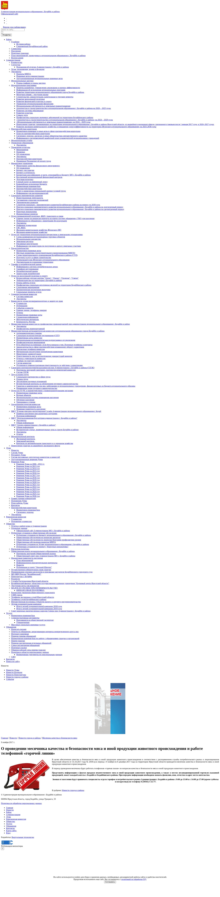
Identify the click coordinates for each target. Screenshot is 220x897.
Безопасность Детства (25, 322)
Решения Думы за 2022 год (28, 487)
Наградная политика (20, 549)
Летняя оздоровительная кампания (26, 604)
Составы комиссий (24, 296)
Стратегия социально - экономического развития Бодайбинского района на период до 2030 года (58, 205)
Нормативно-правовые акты (28, 251)
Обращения (11, 627)
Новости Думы (12, 670)
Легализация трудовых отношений (31, 381)
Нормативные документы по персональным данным (39, 654)
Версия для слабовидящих (14, 27)
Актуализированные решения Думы (27, 459)
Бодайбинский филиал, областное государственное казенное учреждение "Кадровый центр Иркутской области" (60, 583)
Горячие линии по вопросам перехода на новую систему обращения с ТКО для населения (55, 218)
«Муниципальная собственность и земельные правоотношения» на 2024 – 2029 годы (53, 122)
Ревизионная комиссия (16, 517)
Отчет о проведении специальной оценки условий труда (41, 191)
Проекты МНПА (23, 74)
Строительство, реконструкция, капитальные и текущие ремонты (44, 97)
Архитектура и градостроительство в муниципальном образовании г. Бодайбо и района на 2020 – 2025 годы (63, 108)
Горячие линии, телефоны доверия (31, 310)
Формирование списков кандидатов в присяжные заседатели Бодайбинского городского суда (51, 572)
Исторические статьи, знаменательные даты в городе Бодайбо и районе (47, 430)
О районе (15, 42)
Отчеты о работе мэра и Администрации (29, 526)
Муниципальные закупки (22, 81)
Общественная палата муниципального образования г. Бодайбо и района (43, 551)
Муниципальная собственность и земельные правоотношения (43, 106)
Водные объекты (23, 395)
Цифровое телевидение (26, 225)
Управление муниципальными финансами (34, 104)
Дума (8, 448)
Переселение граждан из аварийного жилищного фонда (35, 446)
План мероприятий (24, 560)
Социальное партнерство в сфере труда (33, 377)
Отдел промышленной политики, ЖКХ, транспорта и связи (37, 216)
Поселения (16, 51)
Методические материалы (27, 319)
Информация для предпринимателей (32, 193)
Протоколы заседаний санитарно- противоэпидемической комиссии (46, 370)
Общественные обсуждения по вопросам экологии (38, 537)
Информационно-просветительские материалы (36, 563)
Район (8, 39)
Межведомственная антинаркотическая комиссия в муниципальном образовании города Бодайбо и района (57, 331)
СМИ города (16, 595)
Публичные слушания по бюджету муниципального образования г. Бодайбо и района (53, 535)
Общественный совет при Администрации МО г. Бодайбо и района (45, 556)
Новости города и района (17, 677)
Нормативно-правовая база (28, 510)
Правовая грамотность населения (30, 409)
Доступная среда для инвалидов (25, 586)
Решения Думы (17, 462)
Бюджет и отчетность (25, 172)
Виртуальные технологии (23, 837)
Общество (10, 524)
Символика (16, 49)
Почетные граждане (20, 53)
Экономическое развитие (27, 202)
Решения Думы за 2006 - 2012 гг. (30, 464)
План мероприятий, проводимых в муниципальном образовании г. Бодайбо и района (48, 55)
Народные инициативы (26, 212)
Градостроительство (20, 248)
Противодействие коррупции (24, 129)
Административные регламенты (25, 618)
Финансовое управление (22, 163)
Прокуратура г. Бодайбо (21, 576)
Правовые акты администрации (30, 76)
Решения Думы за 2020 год (28, 482)
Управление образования (22, 143)
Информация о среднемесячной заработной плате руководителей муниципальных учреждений (57, 138)
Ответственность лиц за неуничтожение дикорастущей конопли (44, 356)
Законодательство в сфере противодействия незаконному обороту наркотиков (50, 347)
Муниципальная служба (21, 140)
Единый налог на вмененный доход (31, 182)
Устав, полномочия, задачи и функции (27, 69)
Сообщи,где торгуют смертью (29, 361)
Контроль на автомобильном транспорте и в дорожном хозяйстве (44, 443)
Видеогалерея (17, 58)
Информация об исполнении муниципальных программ (40, 90)
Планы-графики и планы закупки (31, 83)
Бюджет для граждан (25, 170)
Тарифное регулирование (27, 269)
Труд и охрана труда (20, 374)
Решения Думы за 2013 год (28, 466)
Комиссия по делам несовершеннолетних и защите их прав (37, 301)
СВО (13, 657)
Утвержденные (22, 622)
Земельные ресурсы (24, 241)
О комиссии (21, 303)
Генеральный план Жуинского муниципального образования (42, 260)
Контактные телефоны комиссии (30, 349)
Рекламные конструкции (27, 244)
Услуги (9, 613)
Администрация (13, 60)
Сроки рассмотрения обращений (25, 645)
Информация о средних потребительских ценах (37, 267)
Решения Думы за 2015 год (28, 471)
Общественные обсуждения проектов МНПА (36, 542)
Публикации (21, 306)
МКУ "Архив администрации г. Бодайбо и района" (33, 425)
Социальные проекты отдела (28, 292)
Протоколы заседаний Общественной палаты (36, 553)
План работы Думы (19, 503)
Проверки (20, 152)
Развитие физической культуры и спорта (33, 101)
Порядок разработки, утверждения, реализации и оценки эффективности (48, 88)
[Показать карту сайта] (6, 23)
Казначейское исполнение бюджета (31, 184)
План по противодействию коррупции (33, 133)
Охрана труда (22, 379)
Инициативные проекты (27, 214)
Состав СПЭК (22, 372)
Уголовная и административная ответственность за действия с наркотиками (49, 365)
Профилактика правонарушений (30, 329)
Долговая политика (24, 179)
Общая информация (25, 423)
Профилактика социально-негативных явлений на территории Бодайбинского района (53, 285)
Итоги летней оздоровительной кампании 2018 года (39, 606)
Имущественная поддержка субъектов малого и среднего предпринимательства (46, 602)
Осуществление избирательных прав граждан (31, 570)
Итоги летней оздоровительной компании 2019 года (39, 609)
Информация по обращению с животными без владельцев (41, 221)
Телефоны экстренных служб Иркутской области (32, 597)
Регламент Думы (18, 455)
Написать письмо (18, 629)
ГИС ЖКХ (21, 228)
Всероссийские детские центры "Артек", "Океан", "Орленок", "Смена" (47, 278)
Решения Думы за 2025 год (28, 494)
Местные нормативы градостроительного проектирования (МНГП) (45, 253)
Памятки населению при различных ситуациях (36, 413)
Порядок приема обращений (23, 636)
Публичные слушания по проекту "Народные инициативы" (42, 547)
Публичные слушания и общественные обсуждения (33, 533)
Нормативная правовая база (28, 186)
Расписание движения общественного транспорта (33, 592)
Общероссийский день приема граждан (28, 650)
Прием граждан (18, 641)
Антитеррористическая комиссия (25, 404)
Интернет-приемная (20, 634)
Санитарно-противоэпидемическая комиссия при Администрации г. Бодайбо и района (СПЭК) (52, 368)
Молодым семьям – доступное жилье (32, 94)
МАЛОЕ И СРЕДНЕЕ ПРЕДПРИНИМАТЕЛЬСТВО (34, 588)
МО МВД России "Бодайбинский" (26, 574)
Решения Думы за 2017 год (28, 475)
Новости (15, 450)
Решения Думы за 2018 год (28, 478)
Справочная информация (27, 317)
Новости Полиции (14, 672)
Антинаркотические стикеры (29, 333)
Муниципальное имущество (28, 239)
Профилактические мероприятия (30, 342)
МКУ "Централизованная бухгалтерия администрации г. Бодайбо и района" (44, 418)
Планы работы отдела (25, 283)
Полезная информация (26, 416)
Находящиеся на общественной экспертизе (35, 620)
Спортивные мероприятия (27, 287)
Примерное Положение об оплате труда (33, 161)
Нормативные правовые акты (29, 315)
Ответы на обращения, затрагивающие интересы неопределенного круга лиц (45, 632)
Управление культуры (20, 147)
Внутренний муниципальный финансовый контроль (39, 177)
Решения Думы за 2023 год (28, 489)
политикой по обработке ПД (133, 879)
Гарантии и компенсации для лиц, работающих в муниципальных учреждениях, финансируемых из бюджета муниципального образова (75, 386)
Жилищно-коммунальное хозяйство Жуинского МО (38, 230)
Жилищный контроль (25, 439)
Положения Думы (19, 501)
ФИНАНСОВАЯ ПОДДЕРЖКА (30, 590)
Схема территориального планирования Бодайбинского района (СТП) (47, 255)
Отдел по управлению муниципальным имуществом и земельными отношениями (47, 234)
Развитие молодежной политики (30, 99)
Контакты (15, 505)
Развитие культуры (24, 113)
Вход (8, 833)
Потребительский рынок (27, 271)
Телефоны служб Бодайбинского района (28, 599)
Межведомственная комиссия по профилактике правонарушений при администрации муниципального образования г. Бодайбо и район (70, 324)
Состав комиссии (23, 363)
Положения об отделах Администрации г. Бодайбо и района (42, 67)
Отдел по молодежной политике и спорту (29, 276)
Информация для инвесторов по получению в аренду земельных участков (48, 246)
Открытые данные (19, 528)
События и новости (24, 308)
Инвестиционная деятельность (29, 198)
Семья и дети (22, 115)
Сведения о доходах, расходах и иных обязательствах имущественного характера (51, 136)
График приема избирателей (23, 498)
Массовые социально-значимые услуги (28, 625)
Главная (4, 738)
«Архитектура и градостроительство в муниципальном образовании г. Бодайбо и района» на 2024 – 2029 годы (64, 120)
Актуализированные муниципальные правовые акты (39, 78)
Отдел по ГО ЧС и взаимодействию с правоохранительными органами (42, 391)
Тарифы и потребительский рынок (26, 264)
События (10, 679)
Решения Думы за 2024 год (28, 492)
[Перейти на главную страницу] (6, 18)
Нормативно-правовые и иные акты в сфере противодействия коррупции (48, 131)
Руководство (16, 62)
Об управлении (23, 154)
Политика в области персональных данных (30, 652)
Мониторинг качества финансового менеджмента (38, 166)
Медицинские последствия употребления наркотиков (39, 352)
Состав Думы (17, 452)
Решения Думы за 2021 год (28, 485)
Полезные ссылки (19, 648)
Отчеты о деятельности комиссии (30, 358)
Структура (15, 65)
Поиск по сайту (13, 661)
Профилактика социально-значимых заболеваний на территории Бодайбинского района (54, 117)
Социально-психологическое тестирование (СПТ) (38, 335)
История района (23, 44)
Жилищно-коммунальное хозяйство (31, 232)
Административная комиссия (24, 294)
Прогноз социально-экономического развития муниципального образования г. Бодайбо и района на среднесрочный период (70, 209)
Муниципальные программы (23, 85)
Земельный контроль (25, 441)
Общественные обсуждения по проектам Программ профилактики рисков (48, 540)
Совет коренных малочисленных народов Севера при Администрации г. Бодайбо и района (51, 611)
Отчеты (19, 312)
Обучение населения (25, 400)
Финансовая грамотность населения (27, 558)
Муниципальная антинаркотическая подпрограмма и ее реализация (45, 340)
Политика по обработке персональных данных (21, 803)
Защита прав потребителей (28, 273)
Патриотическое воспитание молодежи (33, 290)
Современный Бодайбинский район (32, 46)
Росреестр (15, 579)
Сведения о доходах (25, 512)
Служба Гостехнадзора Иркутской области (29, 581)
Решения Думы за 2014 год (28, 469)
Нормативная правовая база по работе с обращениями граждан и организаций (45, 638)
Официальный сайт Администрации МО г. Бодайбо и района (43, 531)
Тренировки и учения (25, 402)
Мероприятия (22, 150)
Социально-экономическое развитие (27, 195)
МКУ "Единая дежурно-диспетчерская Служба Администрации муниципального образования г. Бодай (56, 411)
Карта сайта (11, 831)
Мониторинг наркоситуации (28, 354)
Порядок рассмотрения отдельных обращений (31, 643)
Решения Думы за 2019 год (28, 480)
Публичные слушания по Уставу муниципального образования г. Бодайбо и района (52, 544)
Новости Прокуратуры (16, 675)
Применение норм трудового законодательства (36, 388)
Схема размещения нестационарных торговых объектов (40, 237)
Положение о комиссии (21, 521)
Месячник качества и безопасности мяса (59, 738)
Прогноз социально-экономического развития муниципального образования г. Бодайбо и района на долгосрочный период (69, 207)
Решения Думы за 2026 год (28, 496)
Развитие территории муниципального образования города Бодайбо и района (50, 92)
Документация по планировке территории (34, 262)
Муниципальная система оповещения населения (37, 397)
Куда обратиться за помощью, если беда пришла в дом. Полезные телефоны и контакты (54, 345)
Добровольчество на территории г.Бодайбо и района (39, 280)
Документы (16, 72)
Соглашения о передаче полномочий (32, 200)
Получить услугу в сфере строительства (33, 257)
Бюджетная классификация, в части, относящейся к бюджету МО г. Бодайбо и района (53, 175)
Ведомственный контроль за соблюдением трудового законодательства (47, 384)
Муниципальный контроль (23, 436)
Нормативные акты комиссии (29, 338)
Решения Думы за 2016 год (28, 473)
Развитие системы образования (29, 111)
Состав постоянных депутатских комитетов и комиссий (35, 457)
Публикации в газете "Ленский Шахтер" (34, 567)
